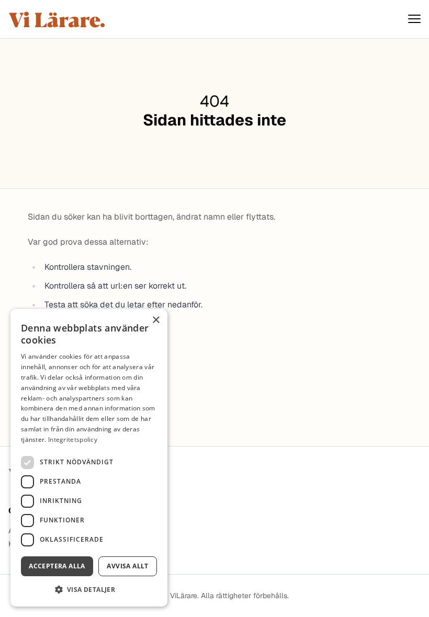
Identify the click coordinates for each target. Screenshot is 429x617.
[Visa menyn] (414, 19)
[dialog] (88, 458)
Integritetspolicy (72, 439)
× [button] (156, 320)
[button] (89, 589)
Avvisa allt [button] (127, 566)
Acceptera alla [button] (57, 566)
